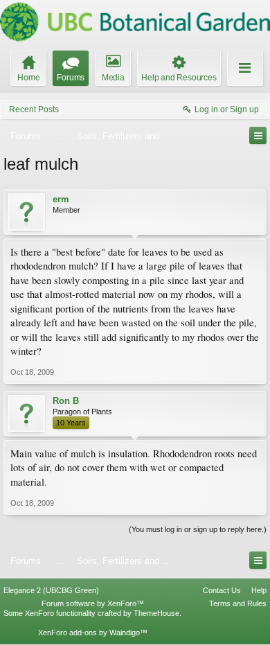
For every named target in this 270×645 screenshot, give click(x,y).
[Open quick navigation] (258, 135)
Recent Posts (34, 109)
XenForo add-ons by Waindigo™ (92, 632)
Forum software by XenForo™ (93, 603)
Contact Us (222, 590)
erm (61, 199)
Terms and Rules (238, 603)
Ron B (66, 401)
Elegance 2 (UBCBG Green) (51, 590)
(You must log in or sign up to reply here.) (198, 529)
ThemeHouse (156, 613)
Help (259, 590)
